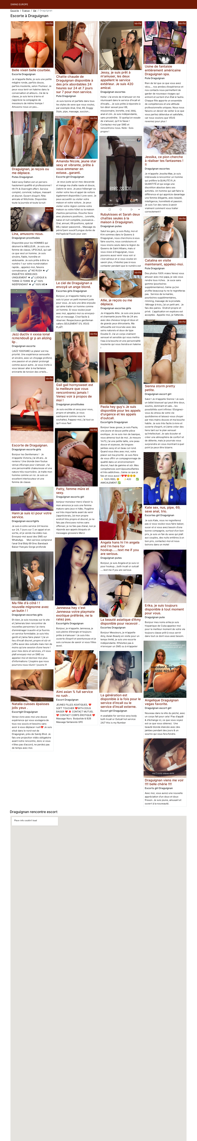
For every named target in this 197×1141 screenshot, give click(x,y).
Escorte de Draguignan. (30, 445)
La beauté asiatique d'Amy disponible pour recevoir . (121, 621)
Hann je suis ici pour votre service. (32, 515)
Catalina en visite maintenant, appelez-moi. (164, 262)
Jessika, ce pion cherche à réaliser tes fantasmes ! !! (164, 160)
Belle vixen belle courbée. (31, 70)
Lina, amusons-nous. (28, 234)
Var (34, 10)
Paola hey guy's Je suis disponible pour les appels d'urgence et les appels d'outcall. (121, 412)
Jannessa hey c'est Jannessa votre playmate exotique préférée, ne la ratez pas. (75, 613)
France (26, 10)
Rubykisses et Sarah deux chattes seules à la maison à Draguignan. (120, 218)
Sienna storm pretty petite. (160, 388)
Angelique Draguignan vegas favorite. (162, 702)
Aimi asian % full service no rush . (74, 693)
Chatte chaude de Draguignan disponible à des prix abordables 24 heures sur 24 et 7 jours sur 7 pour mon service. (74, 84)
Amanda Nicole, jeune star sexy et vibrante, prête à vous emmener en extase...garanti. (76, 167)
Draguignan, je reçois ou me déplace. (30, 171)
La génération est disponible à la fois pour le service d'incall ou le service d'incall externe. (121, 701)
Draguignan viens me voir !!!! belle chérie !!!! (164, 782)
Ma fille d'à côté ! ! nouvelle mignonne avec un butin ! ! (30, 607)
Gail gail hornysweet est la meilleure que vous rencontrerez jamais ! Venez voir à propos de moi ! (74, 392)
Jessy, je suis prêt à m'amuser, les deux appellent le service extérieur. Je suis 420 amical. (117, 80)
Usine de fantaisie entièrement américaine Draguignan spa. (163, 70)
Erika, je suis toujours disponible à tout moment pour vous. (164, 609)
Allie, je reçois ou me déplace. (116, 302)
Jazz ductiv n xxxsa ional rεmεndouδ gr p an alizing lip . (31, 338)
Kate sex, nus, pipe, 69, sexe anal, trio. (162, 509)
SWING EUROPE (19, 4)
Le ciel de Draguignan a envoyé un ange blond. (74, 285)
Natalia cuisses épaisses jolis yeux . (30, 706)
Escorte (14, 10)
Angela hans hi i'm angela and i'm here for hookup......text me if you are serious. (120, 548)
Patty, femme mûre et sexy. (72, 491)
